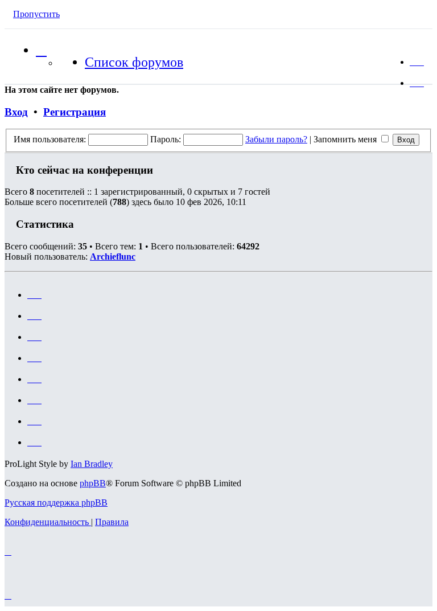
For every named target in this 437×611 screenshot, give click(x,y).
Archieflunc (112, 256)
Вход (16, 112)
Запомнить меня (346, 139)
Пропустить (36, 14)
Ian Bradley (92, 464)
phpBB (93, 483)
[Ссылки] (41, 50)
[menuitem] (417, 62)
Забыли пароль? (276, 139)
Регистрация (74, 112)
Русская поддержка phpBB (56, 502)
